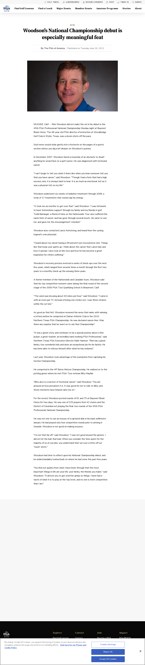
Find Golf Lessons (24, 8)
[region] (72, 651)
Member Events (83, 8)
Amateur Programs (107, 8)
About (138, 8)
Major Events (63, 8)
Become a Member (94, 2)
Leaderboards (72, 2)
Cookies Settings (108, 644)
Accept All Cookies (108, 659)
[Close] (140, 651)
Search (138, 2)
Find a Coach (45, 8)
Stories (126, 8)
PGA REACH (125, 638)
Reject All (108, 652)
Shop (110, 2)
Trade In (123, 2)
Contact (79, 638)
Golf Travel (53, 2)
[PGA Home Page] (6, 8)
